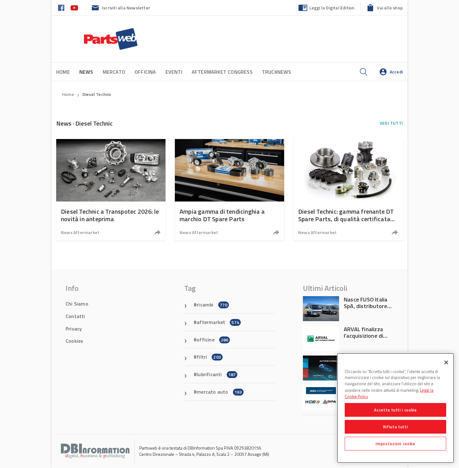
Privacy (74, 328)
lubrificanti (216, 374)
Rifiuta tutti (395, 427)
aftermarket (218, 322)
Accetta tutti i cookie (395, 410)
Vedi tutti (391, 123)
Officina (145, 72)
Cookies (74, 341)
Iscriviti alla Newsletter (126, 7)
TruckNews (276, 72)
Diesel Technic (97, 94)
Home (63, 72)
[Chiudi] (446, 362)
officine (212, 339)
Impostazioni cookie (395, 444)
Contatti (75, 316)
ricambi (212, 304)
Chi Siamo (77, 303)
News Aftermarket (80, 232)
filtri (209, 357)
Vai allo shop (390, 7)
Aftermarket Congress (222, 72)
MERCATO (114, 72)
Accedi (396, 71)
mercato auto (219, 392)
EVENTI (173, 72)
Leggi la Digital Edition (332, 7)
